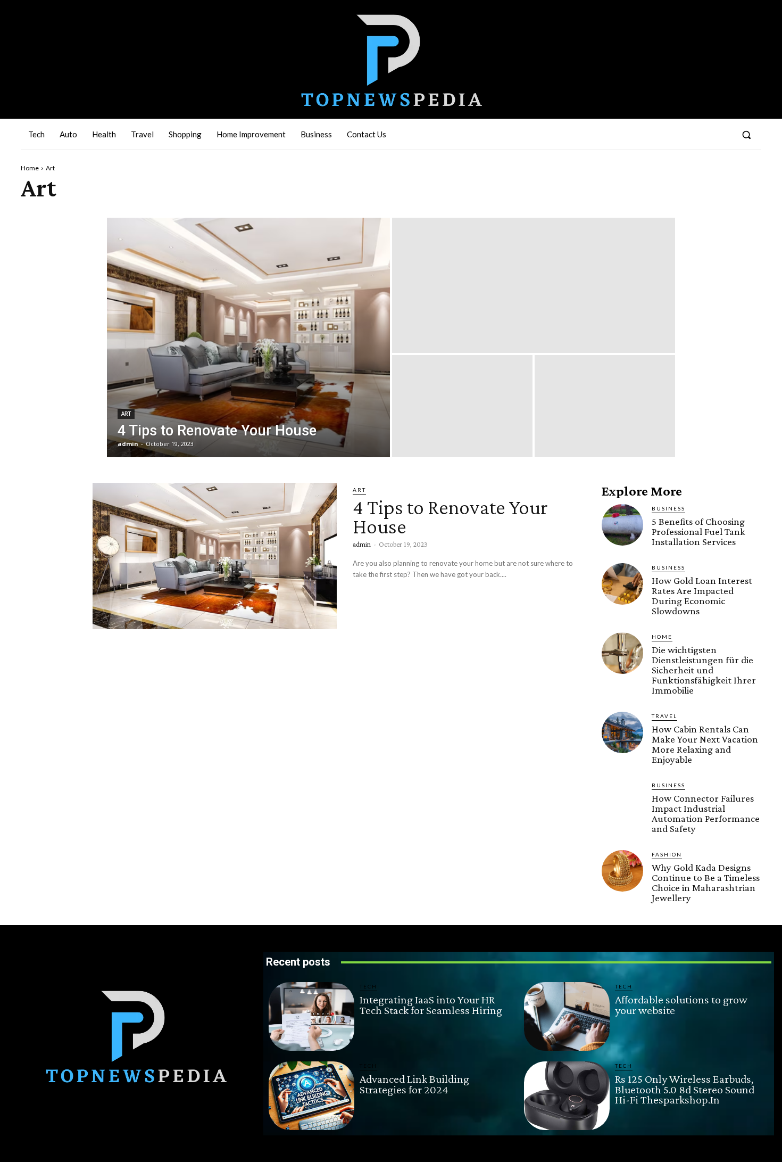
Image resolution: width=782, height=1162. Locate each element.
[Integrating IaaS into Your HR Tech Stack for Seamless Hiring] (311, 1016)
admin (362, 544)
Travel (664, 716)
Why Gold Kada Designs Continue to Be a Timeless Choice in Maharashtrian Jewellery (706, 882)
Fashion (667, 854)
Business (668, 508)
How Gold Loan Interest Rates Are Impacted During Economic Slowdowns (702, 595)
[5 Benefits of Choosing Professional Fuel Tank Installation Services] (622, 525)
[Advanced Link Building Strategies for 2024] (311, 1095)
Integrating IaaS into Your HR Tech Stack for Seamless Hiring (431, 1005)
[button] (746, 135)
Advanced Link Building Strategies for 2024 (414, 1084)
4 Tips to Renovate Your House (450, 516)
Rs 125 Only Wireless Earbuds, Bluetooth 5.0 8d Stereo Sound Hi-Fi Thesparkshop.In (684, 1089)
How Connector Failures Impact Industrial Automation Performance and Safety (706, 813)
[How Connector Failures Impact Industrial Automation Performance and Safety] (622, 801)
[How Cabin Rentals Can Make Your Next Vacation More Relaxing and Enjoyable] (622, 732)
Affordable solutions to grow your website (681, 1005)
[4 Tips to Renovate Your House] (248, 337)
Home (30, 168)
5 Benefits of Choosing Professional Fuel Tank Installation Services (698, 531)
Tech (368, 986)
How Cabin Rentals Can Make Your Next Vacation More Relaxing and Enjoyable (705, 744)
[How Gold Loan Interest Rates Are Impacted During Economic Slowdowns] (622, 584)
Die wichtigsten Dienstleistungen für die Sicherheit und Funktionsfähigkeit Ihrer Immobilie (704, 670)
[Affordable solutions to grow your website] (567, 1016)
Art (126, 414)
